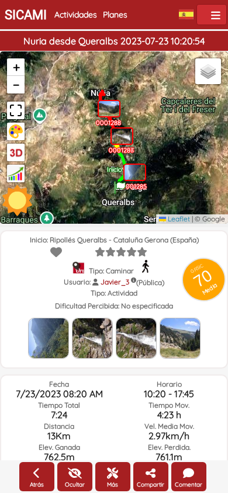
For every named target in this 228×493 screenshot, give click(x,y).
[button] (119, 183)
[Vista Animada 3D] (16, 152)
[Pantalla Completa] (16, 110)
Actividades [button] (75, 14)
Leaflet (178, 218)
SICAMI (26, 15)
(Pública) (150, 282)
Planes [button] (115, 14)
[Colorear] (16, 131)
